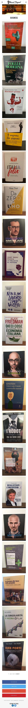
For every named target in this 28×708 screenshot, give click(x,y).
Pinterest (14, 695)
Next (18, 674)
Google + (14, 691)
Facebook (14, 682)
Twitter (14, 686)
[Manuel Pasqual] (14, 2)
